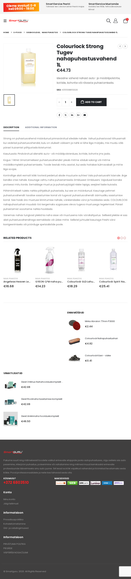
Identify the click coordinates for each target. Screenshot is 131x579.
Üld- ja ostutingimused (15, 528)
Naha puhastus (10, 278)
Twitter (65, 115)
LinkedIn (72, 115)
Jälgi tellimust (10, 503)
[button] (6, 21)
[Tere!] (116, 21)
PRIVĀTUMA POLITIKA (14, 544)
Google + (78, 115)
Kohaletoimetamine (14, 523)
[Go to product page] (17, 260)
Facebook (59, 115)
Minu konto (9, 499)
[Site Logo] (18, 21)
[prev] (120, 46)
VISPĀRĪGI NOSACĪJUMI (15, 552)
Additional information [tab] (41, 127)
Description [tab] (11, 127)
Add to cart (93, 102)
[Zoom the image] (13, 452)
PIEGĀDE (7, 548)
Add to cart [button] (26, 251)
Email (85, 115)
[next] (125, 46)
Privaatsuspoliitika (13, 519)
